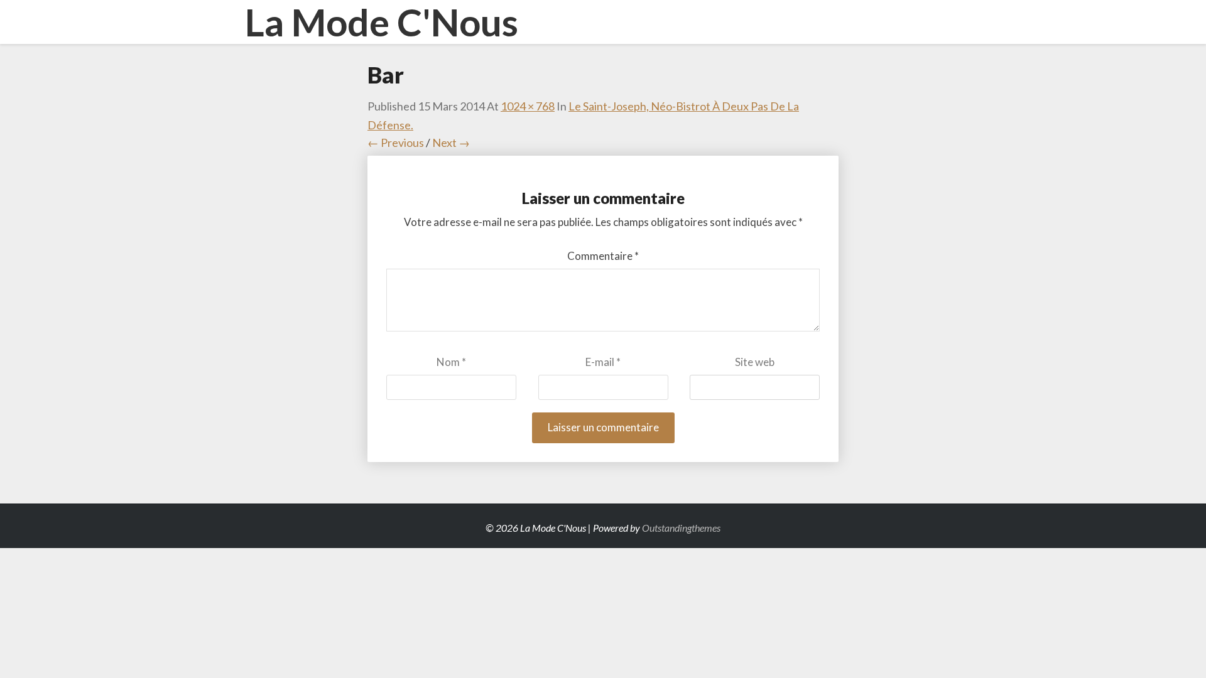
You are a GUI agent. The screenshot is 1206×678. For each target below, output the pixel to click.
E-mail (603, 362)
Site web (754, 362)
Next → (451, 142)
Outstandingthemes (681, 528)
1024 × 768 (528, 106)
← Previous (395, 142)
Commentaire (603, 255)
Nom (451, 362)
